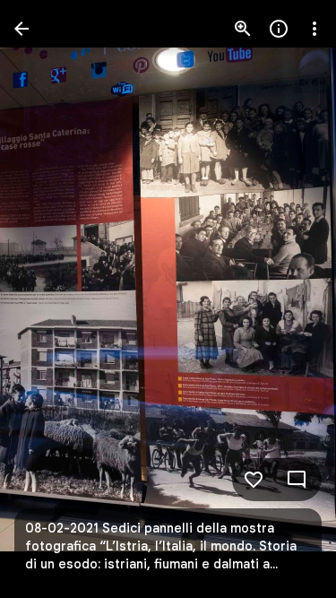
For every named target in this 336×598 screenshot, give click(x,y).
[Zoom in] (243, 29)
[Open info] (279, 29)
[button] (50, 299)
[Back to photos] (21, 28)
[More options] (314, 29)
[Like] (253, 479)
